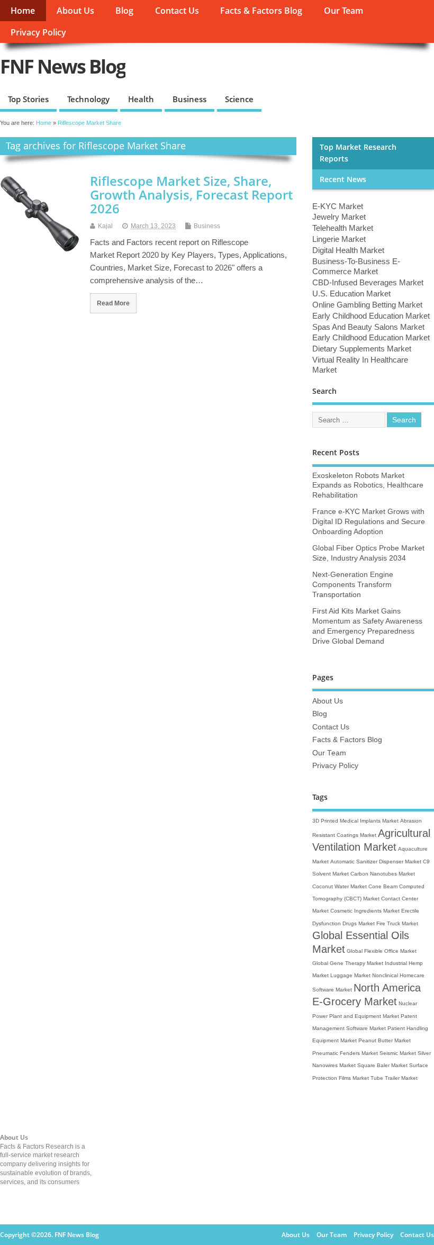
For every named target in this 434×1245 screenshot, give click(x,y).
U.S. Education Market (351, 293)
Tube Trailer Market (394, 1078)
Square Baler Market (382, 1065)
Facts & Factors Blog (261, 10)
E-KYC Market (337, 206)
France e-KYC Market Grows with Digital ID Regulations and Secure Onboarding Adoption (368, 522)
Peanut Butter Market (384, 1040)
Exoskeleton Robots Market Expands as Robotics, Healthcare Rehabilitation (367, 486)
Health (141, 99)
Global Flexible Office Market (382, 951)
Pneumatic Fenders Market (345, 1053)
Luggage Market (350, 975)
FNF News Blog (62, 66)
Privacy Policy (38, 32)
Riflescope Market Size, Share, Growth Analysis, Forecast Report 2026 (191, 195)
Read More (113, 303)
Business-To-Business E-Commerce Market (356, 266)
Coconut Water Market (339, 886)
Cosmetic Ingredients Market (365, 911)
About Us (75, 10)
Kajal (105, 226)
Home (23, 10)
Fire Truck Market (397, 923)
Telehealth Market (342, 227)
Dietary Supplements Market (361, 348)
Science (239, 99)
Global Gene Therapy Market (347, 963)
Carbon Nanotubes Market (382, 874)
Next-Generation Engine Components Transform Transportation (352, 585)
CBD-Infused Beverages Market (367, 282)
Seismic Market (397, 1053)
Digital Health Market (348, 250)
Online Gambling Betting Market (367, 304)
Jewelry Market (339, 216)
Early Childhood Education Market (371, 315)
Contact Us (177, 10)
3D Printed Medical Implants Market (355, 821)
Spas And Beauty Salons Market (368, 326)
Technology (88, 99)
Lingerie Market (339, 238)
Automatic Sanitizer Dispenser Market (375, 861)
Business (189, 99)
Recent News (343, 179)
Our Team (343, 10)
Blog (124, 10)
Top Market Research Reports (358, 153)
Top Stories (28, 99)
